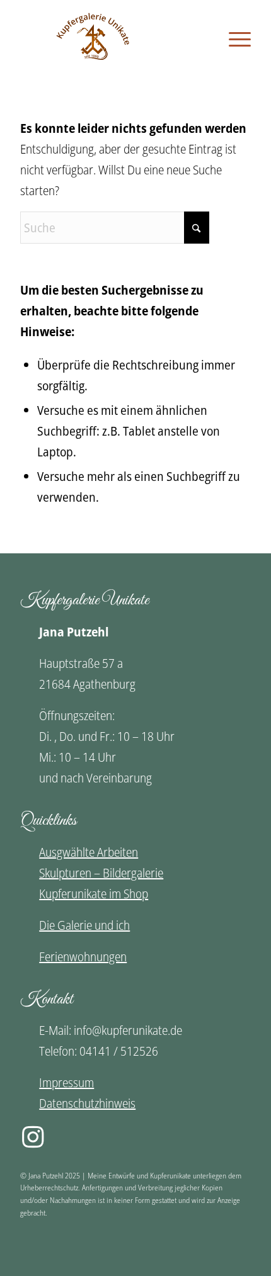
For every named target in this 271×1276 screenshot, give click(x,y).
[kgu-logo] (135, 38)
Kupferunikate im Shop (93, 893)
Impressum (66, 1082)
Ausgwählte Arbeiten (88, 852)
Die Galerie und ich (84, 925)
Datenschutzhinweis (87, 1103)
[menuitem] (233, 39)
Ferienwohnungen (83, 956)
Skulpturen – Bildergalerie (101, 872)
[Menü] (233, 39)
